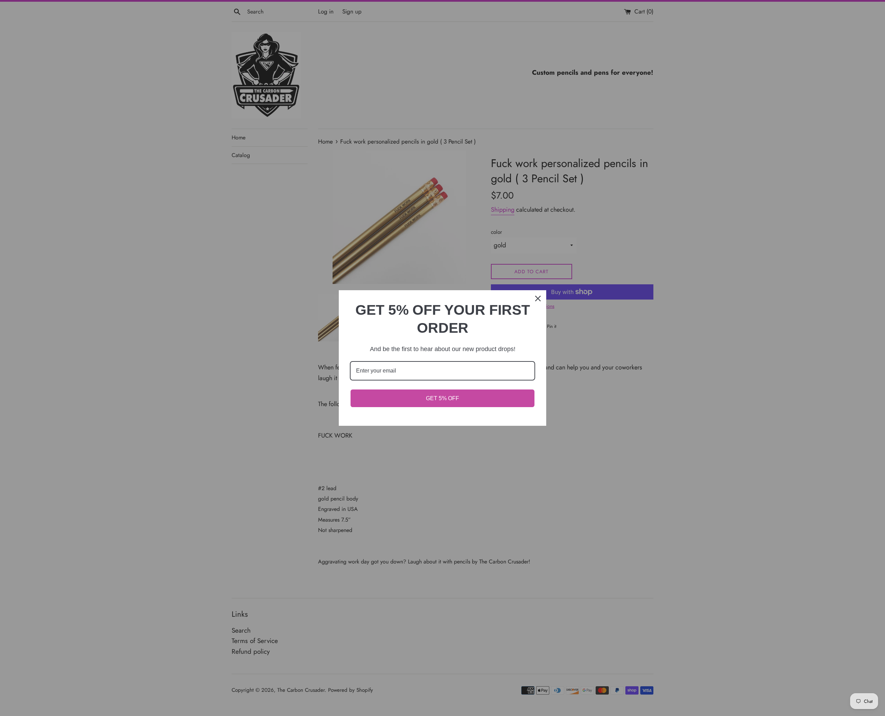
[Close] (538, 298)
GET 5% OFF (442, 398)
